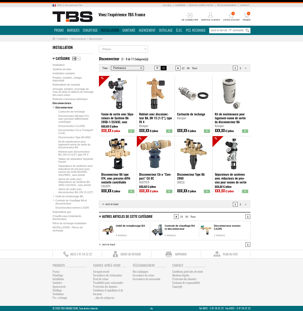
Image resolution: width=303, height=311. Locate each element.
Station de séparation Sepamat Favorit (75, 160)
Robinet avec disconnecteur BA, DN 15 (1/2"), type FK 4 (74, 153)
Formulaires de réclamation (107, 275)
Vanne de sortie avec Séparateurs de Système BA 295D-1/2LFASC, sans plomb (74, 182)
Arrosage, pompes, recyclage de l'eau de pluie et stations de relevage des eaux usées (73, 92)
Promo (59, 30)
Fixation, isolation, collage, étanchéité (67, 79)
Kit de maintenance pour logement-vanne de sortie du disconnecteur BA (74, 144)
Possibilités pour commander (108, 283)
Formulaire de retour (143, 275)
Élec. (179, 30)
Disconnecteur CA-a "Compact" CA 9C (75, 132)
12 (183, 68)
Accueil (167, 5)
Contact (245, 5)
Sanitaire (128, 30)
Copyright (177, 286)
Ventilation (58, 294)
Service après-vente (201, 5)
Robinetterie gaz (62, 212)
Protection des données (105, 286)
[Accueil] (73, 16)
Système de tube (62, 69)
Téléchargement (227, 5)
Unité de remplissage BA (69, 196)
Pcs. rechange (196, 30)
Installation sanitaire (64, 73)
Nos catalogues (140, 271)
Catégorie (63, 58)
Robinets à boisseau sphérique (70, 99)
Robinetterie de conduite (66, 84)
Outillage (166, 30)
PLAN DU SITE (230, 254)
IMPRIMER (181, 254)
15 (181, 216)
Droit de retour (101, 279)
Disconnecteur (95, 39)
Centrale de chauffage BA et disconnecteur (71, 202)
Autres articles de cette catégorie (127, 216)
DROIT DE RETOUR (131, 254)
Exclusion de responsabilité (186, 283)
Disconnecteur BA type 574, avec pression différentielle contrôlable (73, 119)
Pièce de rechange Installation (70, 223)
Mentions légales (180, 275)
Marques (73, 30)
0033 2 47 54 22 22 (81, 254)
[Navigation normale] (74, 58)
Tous (194, 68)
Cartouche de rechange (71, 111)
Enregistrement (101, 271)
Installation (110, 30)
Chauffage (90, 30)
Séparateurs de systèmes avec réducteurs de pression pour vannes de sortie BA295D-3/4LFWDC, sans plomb (75, 170)
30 (186, 216)
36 (188, 68)
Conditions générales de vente (187, 271)
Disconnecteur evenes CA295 (72, 207)
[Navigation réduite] (79, 58)
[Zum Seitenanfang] (151, 308)
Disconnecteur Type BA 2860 (74, 137)
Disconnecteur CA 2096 (71, 126)
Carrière (180, 5)
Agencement (147, 30)
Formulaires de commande (146, 279)
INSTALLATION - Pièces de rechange (68, 229)
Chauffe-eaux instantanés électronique (67, 217)
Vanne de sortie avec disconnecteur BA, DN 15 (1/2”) (75, 191)
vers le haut (111, 204)
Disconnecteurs (78, 39)
